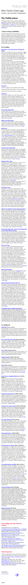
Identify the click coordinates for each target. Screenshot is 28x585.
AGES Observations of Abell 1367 (9, 535)
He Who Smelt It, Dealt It (7, 445)
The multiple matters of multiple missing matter (11, 308)
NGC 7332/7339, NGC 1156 (8, 339)
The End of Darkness (6, 487)
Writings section (5, 23)
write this (5, 138)
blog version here (17, 199)
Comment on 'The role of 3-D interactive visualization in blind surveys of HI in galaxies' (12, 539)
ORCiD (12, 25)
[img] (14, 6)
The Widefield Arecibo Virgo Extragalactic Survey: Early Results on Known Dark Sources (13, 546)
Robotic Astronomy (5, 508)
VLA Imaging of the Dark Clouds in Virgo (11, 563)
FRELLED (19, 270)
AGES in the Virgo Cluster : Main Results (11, 556)
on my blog (13, 180)
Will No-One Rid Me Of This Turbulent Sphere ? (13, 209)
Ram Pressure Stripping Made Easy (10, 376)
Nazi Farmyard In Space (7, 393)
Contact (3, 582)
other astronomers (8, 135)
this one (9, 264)
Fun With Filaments (6, 419)
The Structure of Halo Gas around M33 (10, 542)
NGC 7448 (4, 350)
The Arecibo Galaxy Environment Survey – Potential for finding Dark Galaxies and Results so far (14, 529)
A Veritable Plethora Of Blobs (8, 464)
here (11, 118)
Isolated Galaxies (5, 357)
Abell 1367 (4, 327)
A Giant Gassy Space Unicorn (8, 406)
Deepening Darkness (6, 433)
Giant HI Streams (5, 560)
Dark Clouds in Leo (6, 562)
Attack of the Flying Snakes (8, 147)
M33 (2, 365)
